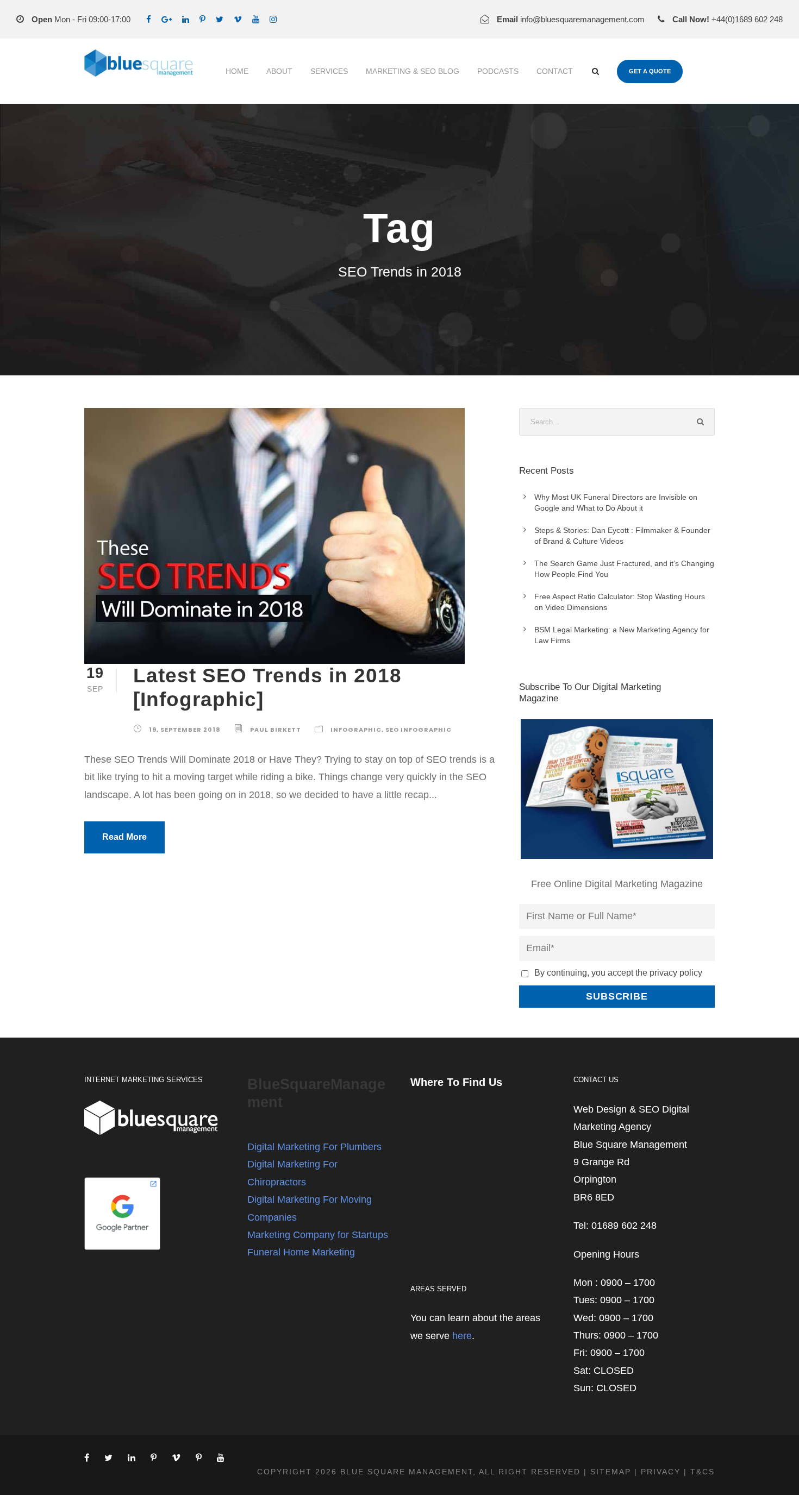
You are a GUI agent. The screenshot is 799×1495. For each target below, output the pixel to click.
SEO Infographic (418, 729)
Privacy (661, 1471)
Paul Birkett (275, 729)
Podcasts (498, 71)
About (279, 71)
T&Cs (702, 1471)
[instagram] (273, 19)
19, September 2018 (185, 729)
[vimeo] (238, 19)
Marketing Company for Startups (317, 1234)
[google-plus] (166, 19)
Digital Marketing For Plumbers (314, 1146)
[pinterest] (202, 19)
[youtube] (255, 19)
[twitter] (219, 19)
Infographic (356, 729)
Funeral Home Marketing (301, 1252)
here (462, 1335)
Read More (124, 836)
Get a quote (650, 71)
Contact (554, 71)
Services (329, 71)
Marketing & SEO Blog (412, 71)
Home (237, 71)
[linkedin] (185, 19)
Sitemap (610, 1471)
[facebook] (148, 19)
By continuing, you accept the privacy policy (618, 972)
